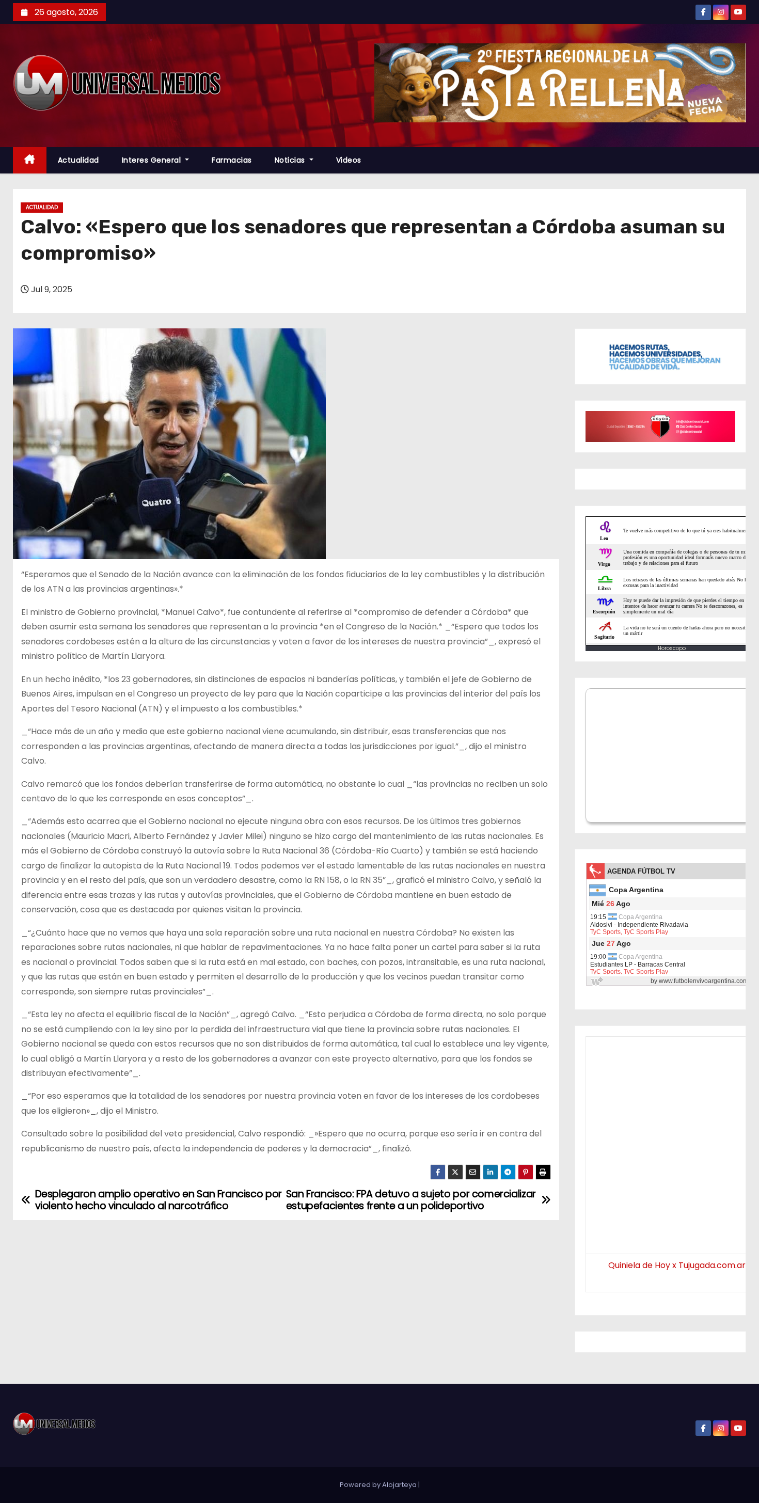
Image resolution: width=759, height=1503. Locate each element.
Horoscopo (672, 648)
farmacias (232, 160)
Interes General (152, 160)
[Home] (29, 160)
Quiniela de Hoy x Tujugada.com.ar (677, 1265)
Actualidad (78, 160)
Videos (348, 160)
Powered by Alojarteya (379, 1485)
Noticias (291, 160)
